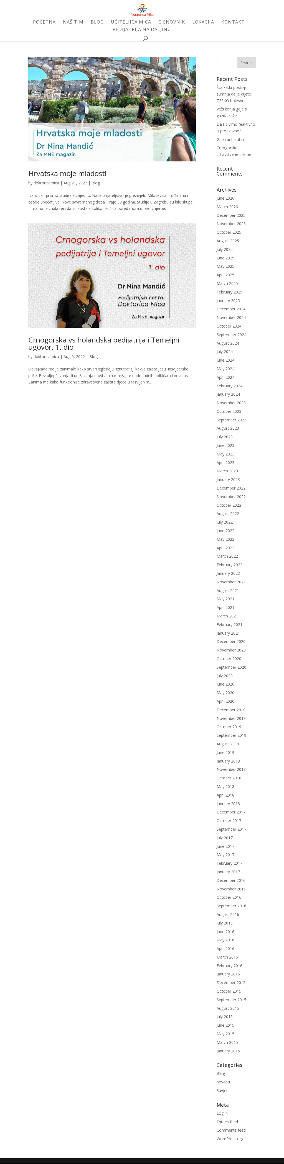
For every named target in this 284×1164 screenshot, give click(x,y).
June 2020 (225, 684)
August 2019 (228, 743)
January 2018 (228, 803)
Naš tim (73, 22)
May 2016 (225, 939)
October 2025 (229, 232)
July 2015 (225, 1016)
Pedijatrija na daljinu (142, 29)
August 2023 (228, 428)
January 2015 (228, 1051)
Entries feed (227, 1121)
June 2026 (225, 198)
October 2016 (229, 897)
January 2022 (228, 573)
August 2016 (228, 914)
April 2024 (225, 377)
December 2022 (231, 488)
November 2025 (231, 223)
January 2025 (228, 300)
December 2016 (231, 880)
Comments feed (231, 1130)
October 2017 (229, 820)
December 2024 (231, 308)
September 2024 (231, 334)
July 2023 (225, 436)
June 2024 (225, 360)
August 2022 (228, 513)
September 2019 (231, 735)
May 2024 (225, 368)
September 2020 (231, 667)
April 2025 (225, 274)
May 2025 (225, 266)
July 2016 (225, 923)
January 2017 (228, 871)
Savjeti (223, 1090)
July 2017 (225, 837)
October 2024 (229, 326)
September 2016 (231, 905)
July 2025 (225, 249)
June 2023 (225, 445)
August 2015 (228, 1008)
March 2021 (227, 616)
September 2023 (231, 420)
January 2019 (228, 761)
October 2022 (229, 505)
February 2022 (229, 564)
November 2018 (231, 769)
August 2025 (228, 240)
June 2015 (225, 1025)
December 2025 (231, 215)
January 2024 (228, 394)
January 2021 (228, 633)
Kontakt (233, 22)
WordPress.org (230, 1138)
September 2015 (231, 999)
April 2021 (225, 607)
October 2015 (229, 991)
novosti (223, 1082)
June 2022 (225, 530)
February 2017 (229, 863)
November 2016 (231, 889)
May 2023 (225, 454)
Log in (222, 1113)
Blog (97, 22)
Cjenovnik (171, 22)
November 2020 (231, 650)
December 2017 (231, 812)
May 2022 (225, 539)
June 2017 (225, 846)
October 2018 (229, 778)
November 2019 (231, 718)
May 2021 (225, 598)
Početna (44, 22)
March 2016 (227, 957)
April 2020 (225, 701)
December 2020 (231, 641)
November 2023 (231, 402)
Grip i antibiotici (230, 139)
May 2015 (225, 1033)
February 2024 (229, 385)
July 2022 (225, 522)
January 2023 (228, 479)
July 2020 (225, 675)
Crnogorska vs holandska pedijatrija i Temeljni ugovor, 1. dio (103, 343)
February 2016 (229, 965)
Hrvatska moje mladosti (67, 173)
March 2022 (227, 556)
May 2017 (225, 854)
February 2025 (229, 292)
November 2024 (231, 317)
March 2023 (227, 470)
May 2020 (225, 692)
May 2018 (225, 786)
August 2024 (228, 343)
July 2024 (225, 351)
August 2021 (228, 590)
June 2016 (225, 931)
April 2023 (225, 462)
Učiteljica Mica (131, 22)
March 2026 (227, 206)
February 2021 (229, 624)
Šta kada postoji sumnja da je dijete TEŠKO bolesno (234, 94)
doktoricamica (46, 183)
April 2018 (225, 795)
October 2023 (229, 411)
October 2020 (229, 658)
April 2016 (225, 948)
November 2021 (231, 581)
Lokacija (203, 22)
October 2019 (229, 726)
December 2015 (231, 982)
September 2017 (231, 829)
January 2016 (228, 974)
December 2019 (231, 709)
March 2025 (227, 283)
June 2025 (225, 258)
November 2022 (231, 496)
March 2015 (227, 1042)
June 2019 (225, 752)
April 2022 (225, 547)
